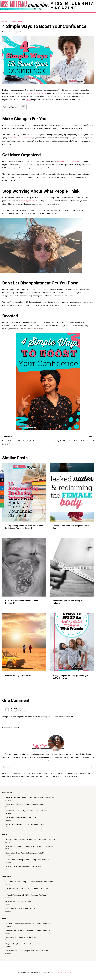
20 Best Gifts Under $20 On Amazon (19, 902)
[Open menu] (48, 14)
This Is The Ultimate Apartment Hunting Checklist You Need (28, 860)
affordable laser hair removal (21, 138)
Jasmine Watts (8, 32)
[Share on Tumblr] (2, 497)
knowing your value (27, 201)
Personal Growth (17, 22)
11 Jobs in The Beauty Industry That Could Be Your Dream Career (30, 797)
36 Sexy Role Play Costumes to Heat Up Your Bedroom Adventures (30, 839)
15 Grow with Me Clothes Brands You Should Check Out (26, 888)
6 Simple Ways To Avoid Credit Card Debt (21, 908)
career (28, 100)
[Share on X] (2, 480)
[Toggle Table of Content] (22, 107)
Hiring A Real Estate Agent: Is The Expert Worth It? (24, 804)
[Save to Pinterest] (2, 484)
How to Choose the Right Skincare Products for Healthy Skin (28, 924)
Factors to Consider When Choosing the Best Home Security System (21, 440)
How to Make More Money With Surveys (20, 817)
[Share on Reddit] (2, 492)
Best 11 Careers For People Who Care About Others (24, 824)
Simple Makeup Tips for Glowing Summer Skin (22, 944)
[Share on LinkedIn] (2, 488)
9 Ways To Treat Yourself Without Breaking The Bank (25, 895)
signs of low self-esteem (37, 93)
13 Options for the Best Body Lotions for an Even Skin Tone (27, 930)
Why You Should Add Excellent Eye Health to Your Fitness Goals (29, 846)
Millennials (6, 22)
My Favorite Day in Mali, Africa (18, 675)
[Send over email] (2, 505)
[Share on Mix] (2, 501)
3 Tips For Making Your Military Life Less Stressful (75, 439)
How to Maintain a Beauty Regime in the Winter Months (26, 951)
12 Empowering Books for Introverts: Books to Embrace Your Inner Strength (24, 527)
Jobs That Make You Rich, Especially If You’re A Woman (26, 811)
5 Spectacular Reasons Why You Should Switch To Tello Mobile (29, 882)
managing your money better (68, 161)
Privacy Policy (72, 972)
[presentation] (24, 492)
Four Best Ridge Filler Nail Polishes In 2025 (21, 937)
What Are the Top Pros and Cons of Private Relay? (24, 866)
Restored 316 (61, 972)
